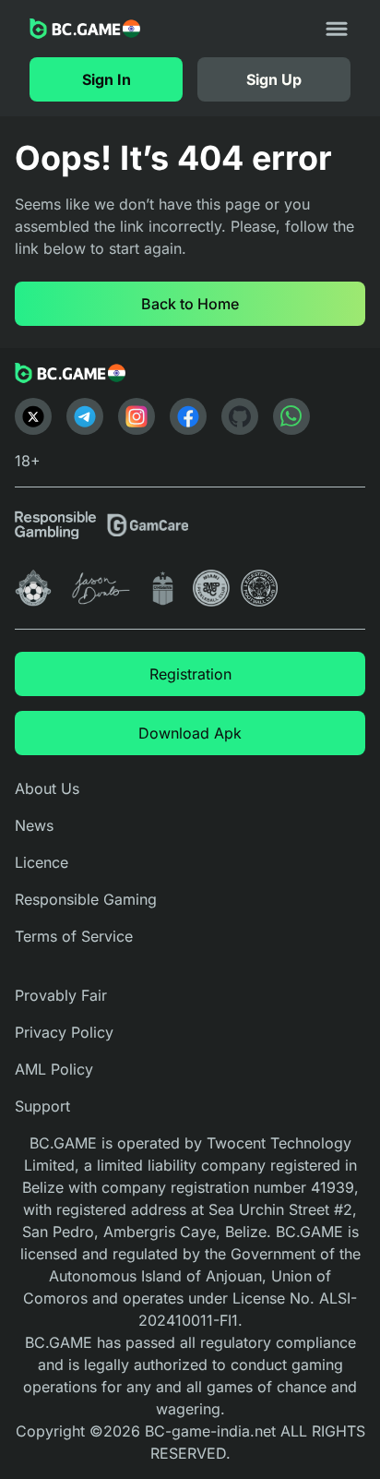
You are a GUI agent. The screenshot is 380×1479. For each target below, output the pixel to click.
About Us (47, 788)
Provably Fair (61, 995)
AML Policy (54, 1069)
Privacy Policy (64, 1032)
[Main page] (85, 28)
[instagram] (136, 416)
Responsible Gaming (86, 899)
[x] (33, 416)
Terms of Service (74, 936)
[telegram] (84, 416)
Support (42, 1106)
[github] (239, 416)
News (34, 825)
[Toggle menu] (336, 28)
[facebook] (188, 416)
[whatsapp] (291, 416)
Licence (41, 862)
